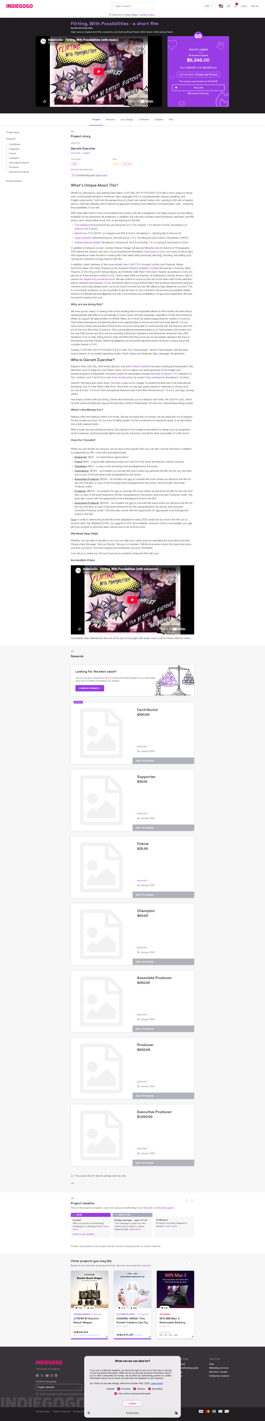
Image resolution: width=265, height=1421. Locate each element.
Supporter (14, 149)
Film (74, 164)
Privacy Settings (81, 1411)
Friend (12, 153)
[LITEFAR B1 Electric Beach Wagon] (89, 1289)
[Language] (221, 6)
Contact (181, 1364)
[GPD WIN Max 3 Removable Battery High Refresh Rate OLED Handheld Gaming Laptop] (175, 1289)
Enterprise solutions (219, 1375)
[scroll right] (192, 1200)
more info (76, 153)
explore (146, 1265)
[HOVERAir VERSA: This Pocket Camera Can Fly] (132, 1289)
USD (207, 6)
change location (147, 14)
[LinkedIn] (56, 1375)
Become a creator (218, 1372)
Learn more (135, 1229)
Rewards (10, 138)
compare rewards (89, 688)
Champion (14, 158)
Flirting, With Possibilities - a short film (115, 23)
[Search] (114, 6)
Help (145, 1207)
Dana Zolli (128, 264)
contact (86, 153)
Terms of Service (61, 1411)
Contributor (15, 144)
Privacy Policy (43, 1411)
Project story (12, 132)
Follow (198, 87)
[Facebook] (37, 1375)
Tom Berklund (82, 224)
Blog (179, 1372)
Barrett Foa (81, 233)
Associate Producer (19, 162)
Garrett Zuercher (83, 28)
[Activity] (235, 6)
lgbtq (116, 164)
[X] (42, 1375)
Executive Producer (19, 171)
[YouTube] (47, 1375)
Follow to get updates (83, 1234)
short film (127, 164)
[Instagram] (51, 1375)
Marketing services (219, 1368)
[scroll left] (186, 1200)
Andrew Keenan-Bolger (88, 242)
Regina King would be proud (99, 279)
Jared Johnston (83, 237)
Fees (211, 1364)
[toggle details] (108, 1338)
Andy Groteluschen (122, 377)
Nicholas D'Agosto (161, 373)
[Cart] (228, 6)
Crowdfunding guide (163, 1207)
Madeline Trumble (149, 268)
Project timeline (14, 181)
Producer (14, 167)
